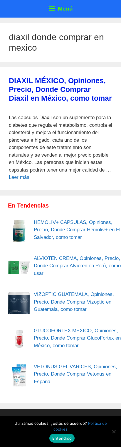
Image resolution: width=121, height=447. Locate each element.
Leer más (19, 177)
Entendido (62, 438)
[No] (114, 431)
